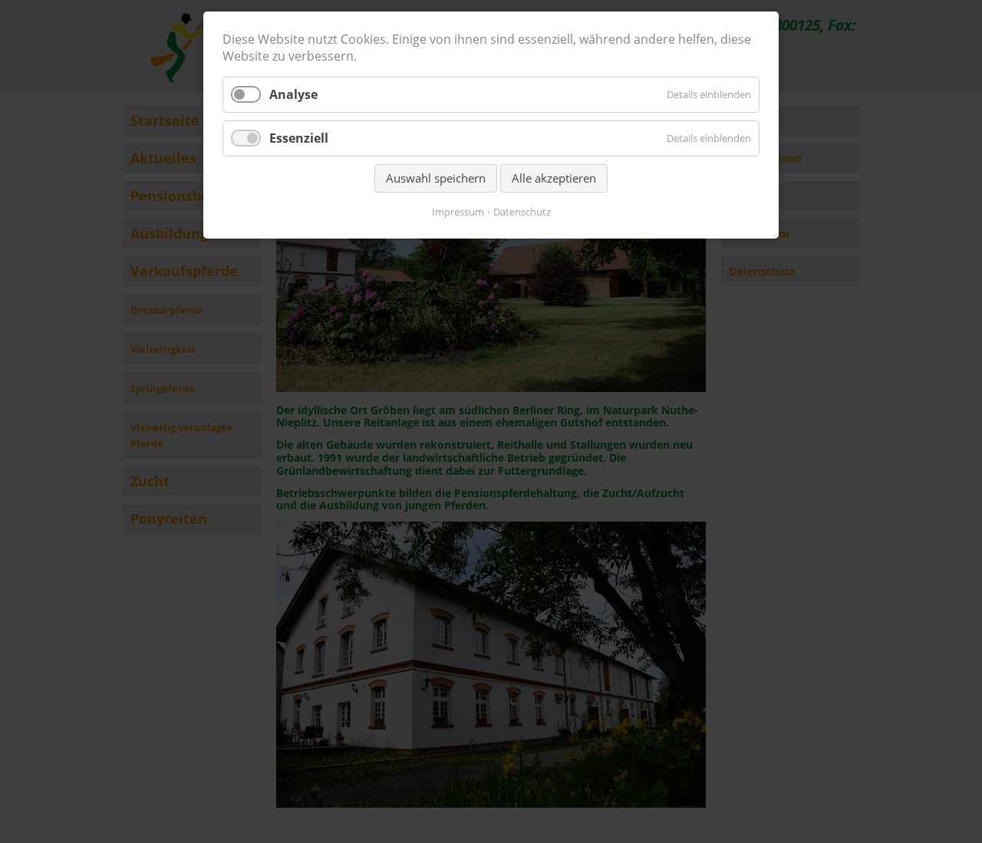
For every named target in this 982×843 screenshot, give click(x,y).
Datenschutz (522, 212)
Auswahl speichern (436, 178)
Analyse (293, 94)
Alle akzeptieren (554, 178)
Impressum (458, 212)
